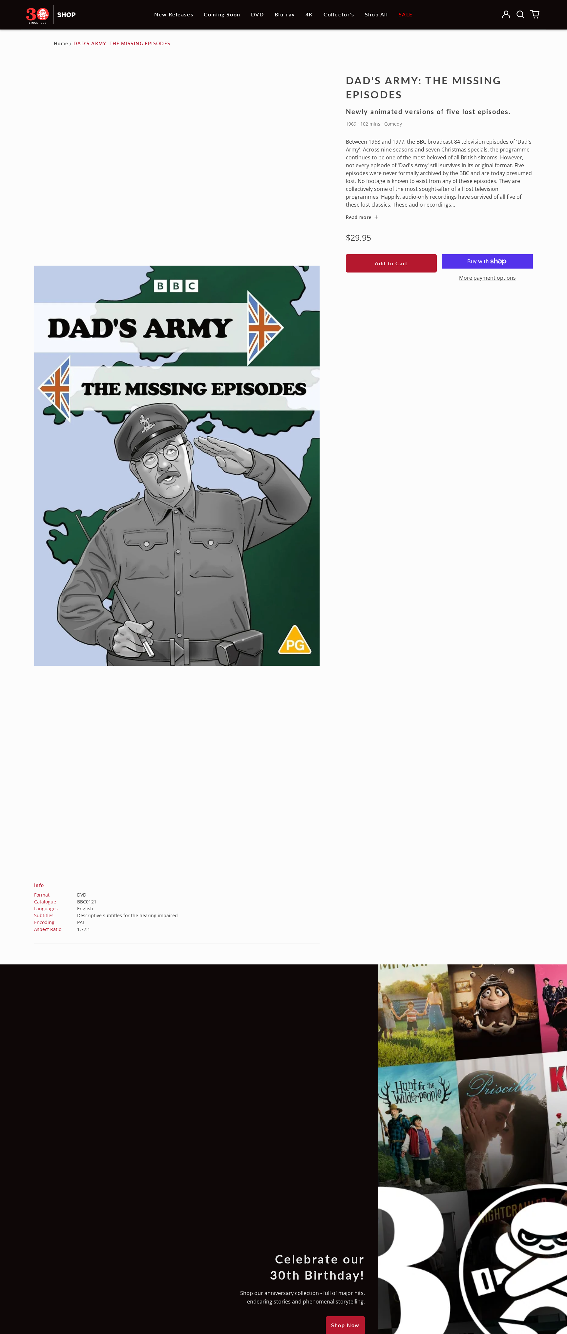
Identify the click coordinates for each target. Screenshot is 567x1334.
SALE (406, 14)
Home (61, 43)
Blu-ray (285, 14)
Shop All (376, 14)
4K (309, 14)
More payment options (487, 277)
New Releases (173, 14)
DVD (257, 14)
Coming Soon (222, 14)
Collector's (339, 14)
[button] (520, 14)
